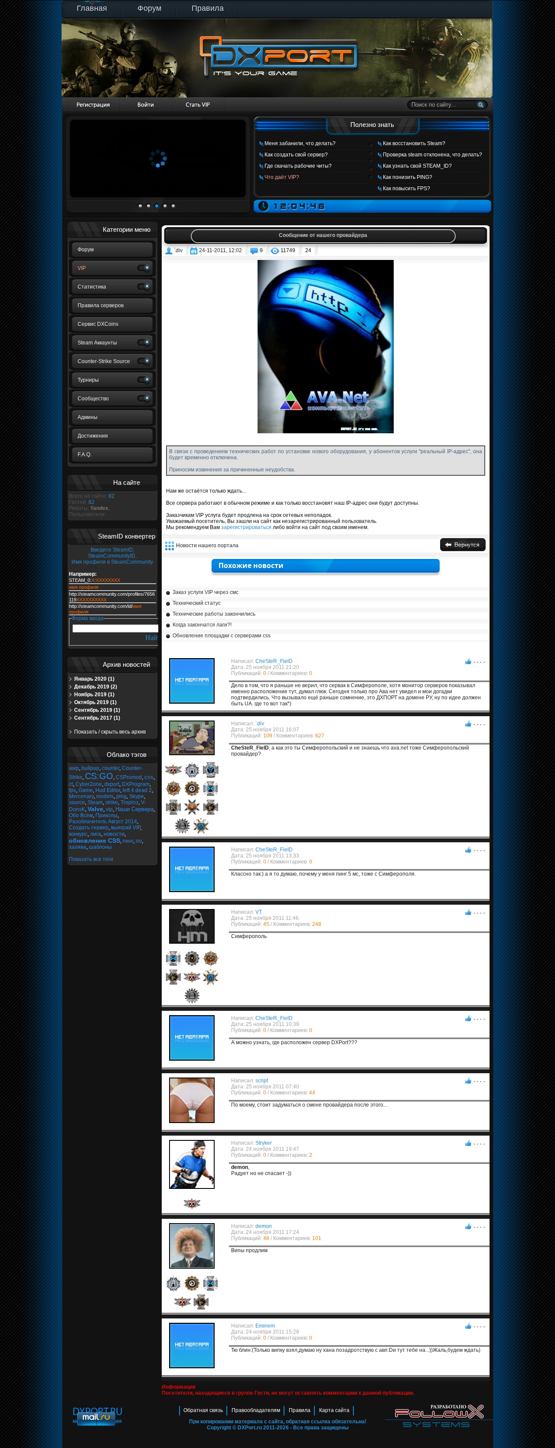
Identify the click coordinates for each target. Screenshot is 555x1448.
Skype (136, 796)
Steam (95, 802)
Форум (149, 8)
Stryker (263, 1143)
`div (178, 250)
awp (74, 768)
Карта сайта (334, 1410)
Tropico (129, 802)
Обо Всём (81, 815)
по (139, 841)
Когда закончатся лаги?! (202, 625)
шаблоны (100, 847)
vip (109, 809)
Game (85, 790)
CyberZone (88, 784)
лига (95, 834)
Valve (95, 808)
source (77, 802)
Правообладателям (256, 1410)
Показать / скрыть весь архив (110, 732)
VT (258, 912)
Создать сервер (88, 828)
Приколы (106, 815)
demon (263, 1226)
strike (111, 802)
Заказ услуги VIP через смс (205, 592)
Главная (92, 8)
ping (121, 796)
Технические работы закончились (214, 614)
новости (114, 834)
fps (72, 790)
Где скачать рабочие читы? (298, 166)
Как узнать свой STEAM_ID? (417, 166)
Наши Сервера (134, 809)
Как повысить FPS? (406, 188)
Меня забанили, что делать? (300, 143)
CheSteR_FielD (274, 661)
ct (71, 784)
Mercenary (81, 796)
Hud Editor (107, 790)
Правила (208, 8)
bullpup (90, 768)
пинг (128, 841)
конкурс (78, 834)
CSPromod (129, 777)
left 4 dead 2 (137, 790)
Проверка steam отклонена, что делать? (432, 155)
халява (77, 847)
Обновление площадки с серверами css (222, 636)
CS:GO (99, 776)
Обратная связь (203, 1410)
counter (110, 768)
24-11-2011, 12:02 (220, 250)
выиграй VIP (125, 828)
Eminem (265, 1326)
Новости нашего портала (207, 545)
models (105, 796)
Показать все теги (91, 859)
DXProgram (136, 784)
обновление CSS (94, 840)
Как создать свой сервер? (296, 155)
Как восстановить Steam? (414, 143)
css (148, 777)
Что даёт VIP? (281, 177)
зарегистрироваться (246, 527)
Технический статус (197, 603)
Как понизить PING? (407, 177)
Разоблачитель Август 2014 (103, 821)
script (261, 1081)
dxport (111, 784)
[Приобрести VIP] (198, 104)
